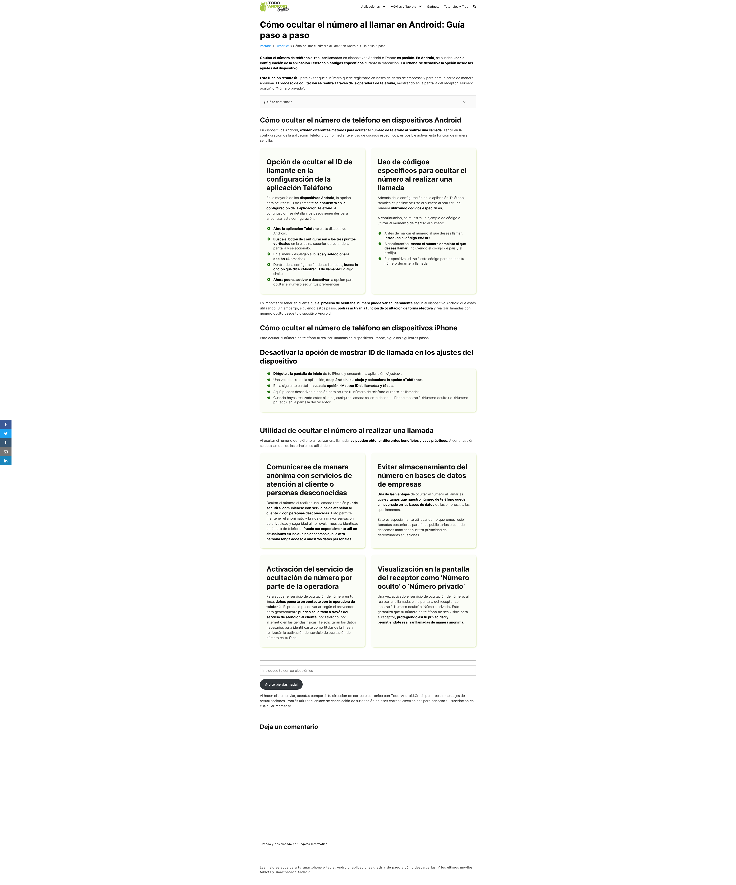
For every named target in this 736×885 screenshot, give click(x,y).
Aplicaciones (370, 6)
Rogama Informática (313, 844)
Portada (266, 46)
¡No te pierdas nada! (281, 684)
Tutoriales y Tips (456, 6)
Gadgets (433, 6)
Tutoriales (282, 46)
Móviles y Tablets (403, 6)
